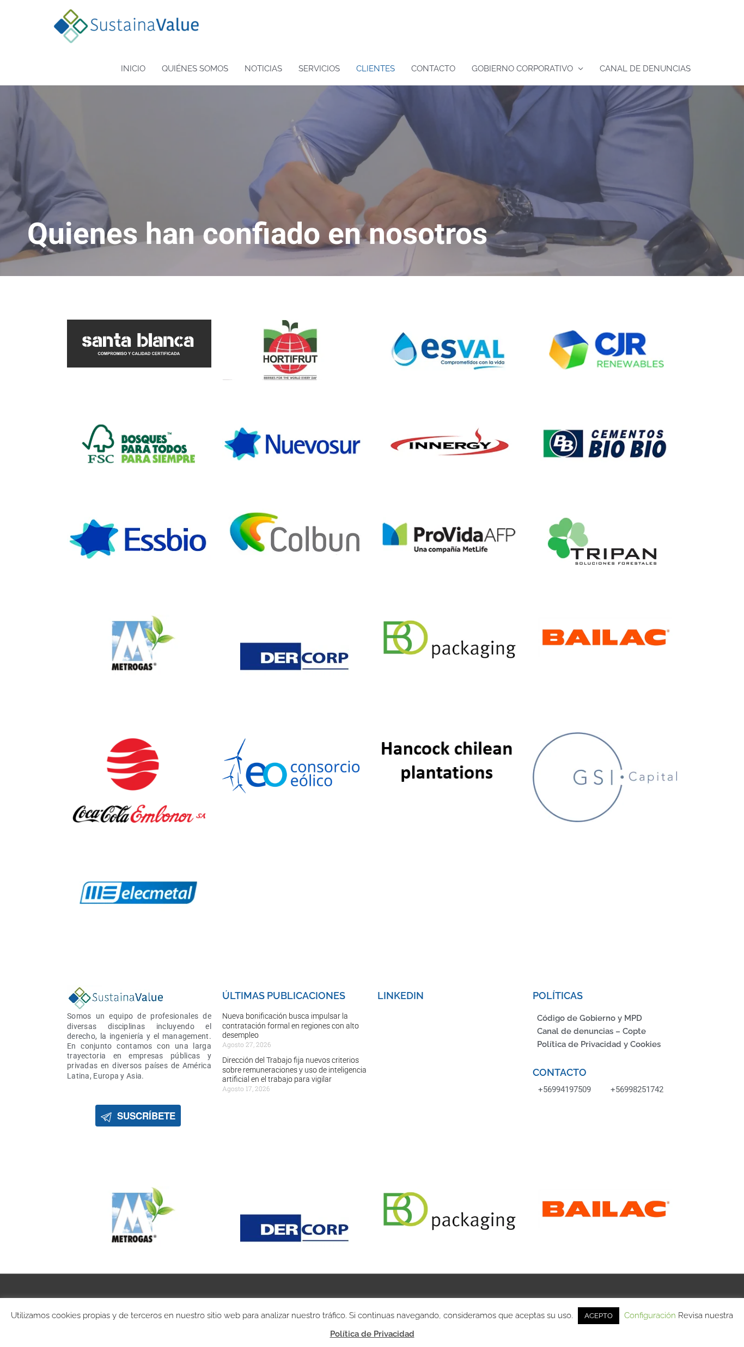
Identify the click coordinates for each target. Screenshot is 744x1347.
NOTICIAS (263, 69)
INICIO (133, 69)
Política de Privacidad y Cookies (599, 1044)
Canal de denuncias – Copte (591, 1031)
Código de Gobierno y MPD (589, 1018)
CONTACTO (433, 69)
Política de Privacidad (372, 1334)
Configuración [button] (650, 1315)
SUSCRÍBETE (143, 1115)
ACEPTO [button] (598, 1316)
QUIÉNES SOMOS (195, 69)
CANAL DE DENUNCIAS (645, 69)
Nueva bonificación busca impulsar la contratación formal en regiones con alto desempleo (290, 1025)
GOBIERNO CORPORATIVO (522, 69)
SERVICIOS (319, 69)
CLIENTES (375, 69)
